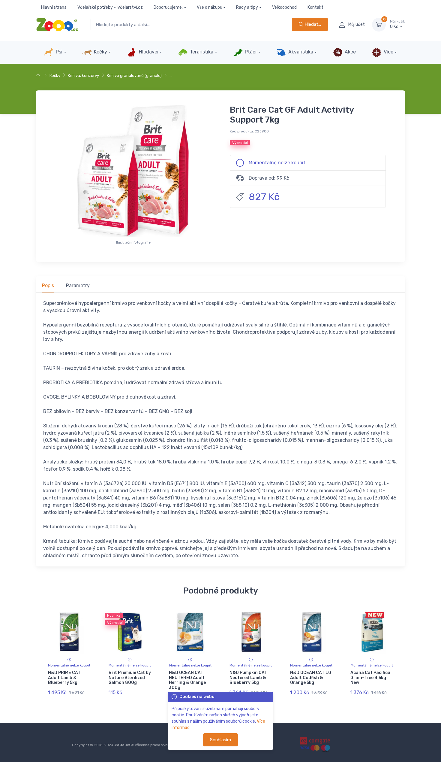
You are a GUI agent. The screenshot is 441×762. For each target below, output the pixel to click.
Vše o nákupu (209, 7)
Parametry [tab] (78, 285)
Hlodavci (148, 52)
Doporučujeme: (168, 7)
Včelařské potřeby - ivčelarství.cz (110, 7)
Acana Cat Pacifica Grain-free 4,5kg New (370, 677)
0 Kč (397, 24)
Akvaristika (300, 52)
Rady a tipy (247, 7)
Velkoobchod (284, 7)
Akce (350, 52)
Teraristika (201, 52)
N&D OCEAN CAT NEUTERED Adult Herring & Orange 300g (187, 680)
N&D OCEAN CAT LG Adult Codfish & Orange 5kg (310, 677)
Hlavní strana (54, 7)
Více (387, 52)
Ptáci (250, 52)
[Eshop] (39, 75)
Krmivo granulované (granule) (134, 75)
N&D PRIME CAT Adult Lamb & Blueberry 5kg (64, 677)
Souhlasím (220, 739)
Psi (58, 52)
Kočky (100, 52)
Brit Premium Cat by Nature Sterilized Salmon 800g (130, 677)
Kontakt (315, 7)
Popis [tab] (48, 285)
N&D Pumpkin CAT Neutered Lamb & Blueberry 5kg (248, 677)
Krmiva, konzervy (83, 75)
